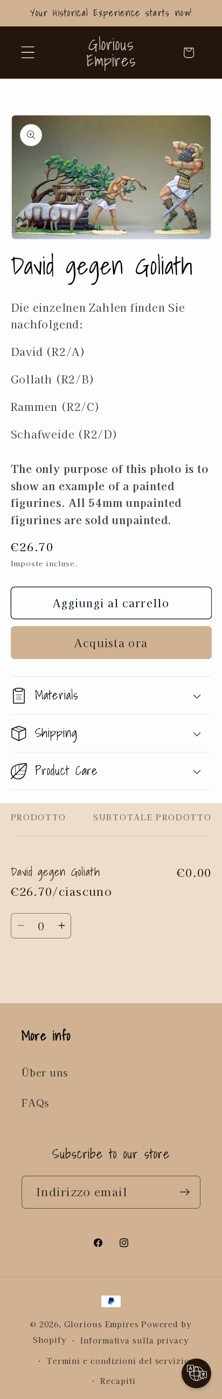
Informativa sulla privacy (134, 1340)
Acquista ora (111, 642)
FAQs (35, 1102)
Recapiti (117, 1380)
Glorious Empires (101, 1323)
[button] (27, 52)
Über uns (45, 1072)
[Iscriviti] (184, 1192)
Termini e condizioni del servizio (118, 1360)
